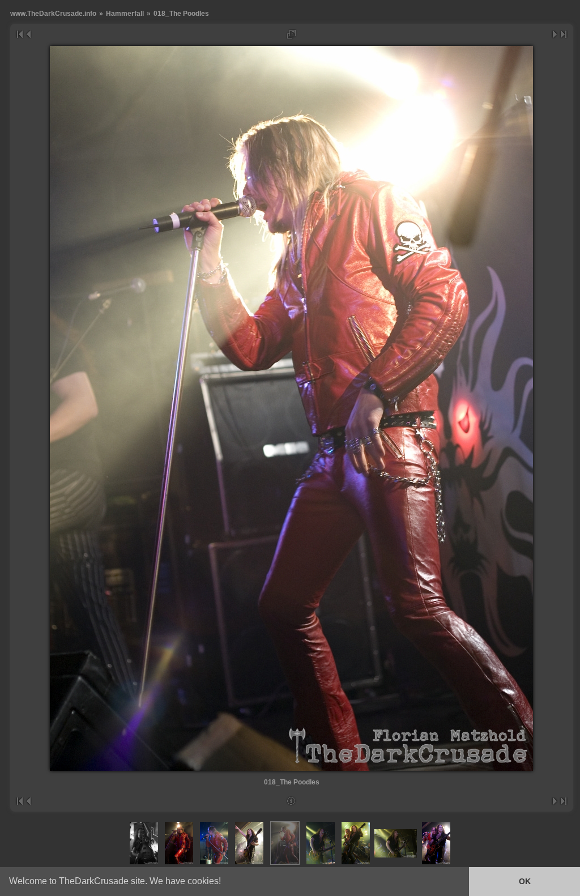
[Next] (555, 34)
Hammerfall (125, 13)
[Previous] (28, 34)
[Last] (564, 34)
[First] (19, 34)
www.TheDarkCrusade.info (53, 13)
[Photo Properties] (291, 801)
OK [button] (525, 881)
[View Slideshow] (291, 34)
